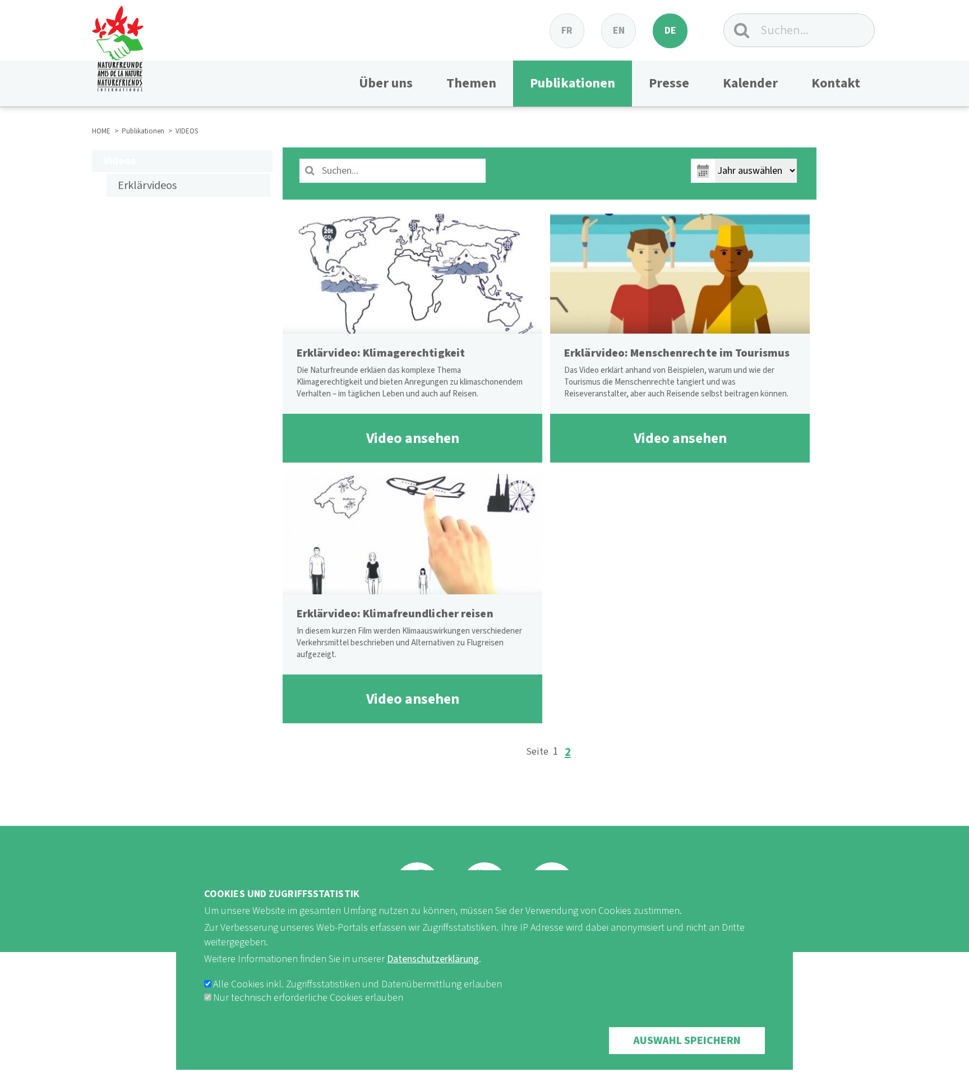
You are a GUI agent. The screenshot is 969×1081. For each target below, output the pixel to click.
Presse (669, 83)
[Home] (118, 45)
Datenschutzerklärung (433, 959)
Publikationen (572, 83)
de (670, 31)
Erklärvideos (147, 185)
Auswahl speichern (687, 1040)
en (619, 31)
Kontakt (835, 83)
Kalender (750, 83)
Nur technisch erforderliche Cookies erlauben (308, 998)
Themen (471, 83)
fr (567, 31)
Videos (119, 161)
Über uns (386, 83)
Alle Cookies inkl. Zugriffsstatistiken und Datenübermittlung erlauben (357, 984)
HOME (101, 131)
